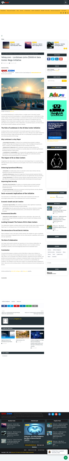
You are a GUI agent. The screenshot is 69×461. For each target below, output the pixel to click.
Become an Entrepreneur (55, 10)
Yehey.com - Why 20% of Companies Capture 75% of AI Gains (59, 227)
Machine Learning (51, 252)
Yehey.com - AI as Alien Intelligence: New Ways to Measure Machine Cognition (34, 438)
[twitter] (63, 13)
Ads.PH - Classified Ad (36, 10)
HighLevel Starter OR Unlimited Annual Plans (6, 341)
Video (18, 10)
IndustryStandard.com (54, 192)
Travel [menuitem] (32, 7)
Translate (57, 70)
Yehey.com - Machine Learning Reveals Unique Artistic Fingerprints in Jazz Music (37, 44)
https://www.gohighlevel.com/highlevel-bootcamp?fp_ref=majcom (57, 140)
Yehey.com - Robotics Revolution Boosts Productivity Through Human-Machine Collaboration (60, 209)
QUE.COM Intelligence (16, 271)
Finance (49, 254)
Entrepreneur (58, 252)
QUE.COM (54, 87)
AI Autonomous (27, 10)
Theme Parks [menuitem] (50, 7)
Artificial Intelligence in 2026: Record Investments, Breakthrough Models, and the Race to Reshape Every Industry (37, 343)
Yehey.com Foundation (11, 10)
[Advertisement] (34, 25)
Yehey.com (25, 271)
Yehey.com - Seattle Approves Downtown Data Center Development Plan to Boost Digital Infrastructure (59, 219)
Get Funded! (64, 10)
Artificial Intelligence (9, 53)
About (25, 450)
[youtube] (66, 13)
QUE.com (12, 111)
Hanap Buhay (3, 10)
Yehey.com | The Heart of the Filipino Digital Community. (22, 452)
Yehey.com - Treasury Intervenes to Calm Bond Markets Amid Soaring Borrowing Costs (59, 44)
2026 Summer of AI (20, 340)
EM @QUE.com (5, 63)
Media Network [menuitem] (24, 7)
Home (3, 53)
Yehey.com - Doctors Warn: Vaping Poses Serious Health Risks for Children (15, 44)
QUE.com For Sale (41, 450)
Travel (54, 254)
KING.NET (53, 147)
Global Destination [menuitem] (40, 7)
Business (13, 301)
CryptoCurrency (60, 254)
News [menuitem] (16, 7)
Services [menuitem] (4, 7)
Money (64, 252)
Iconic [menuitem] (57, 7)
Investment (54, 256)
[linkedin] (67, 13)
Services (21, 10)
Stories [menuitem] (10, 7)
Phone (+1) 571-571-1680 (32, 450)
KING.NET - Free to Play (45, 10)
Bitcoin (49, 256)
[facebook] (61, 13)
